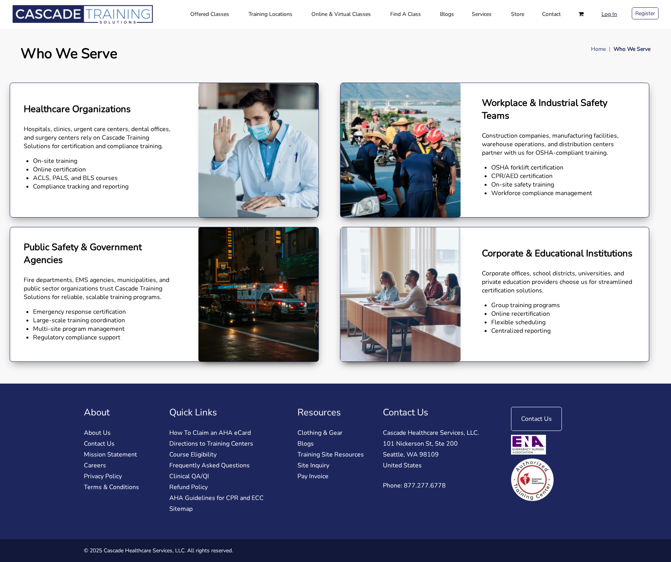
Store (517, 14)
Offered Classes (209, 14)
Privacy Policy (103, 476)
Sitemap (181, 509)
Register (645, 13)
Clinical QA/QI (189, 476)
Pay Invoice (313, 476)
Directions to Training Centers (211, 443)
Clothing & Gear (319, 433)
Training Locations (270, 14)
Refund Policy (188, 487)
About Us (97, 433)
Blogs (447, 14)
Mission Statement (110, 454)
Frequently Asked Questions (209, 465)
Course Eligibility (193, 454)
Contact (551, 14)
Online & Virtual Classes (341, 14)
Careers (95, 465)
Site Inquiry (313, 465)
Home (598, 49)
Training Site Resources (330, 454)
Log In (609, 14)
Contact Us (99, 443)
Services (482, 14)
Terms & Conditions (111, 487)
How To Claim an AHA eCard (210, 433)
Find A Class (405, 14)
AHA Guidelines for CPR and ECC (216, 498)
